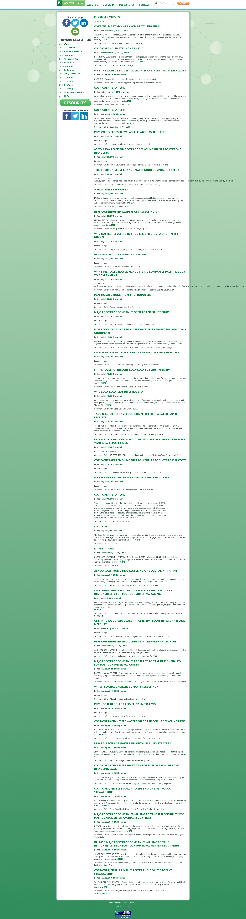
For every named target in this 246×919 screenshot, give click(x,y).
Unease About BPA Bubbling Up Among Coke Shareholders (136, 352)
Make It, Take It (105, 548)
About (111, 902)
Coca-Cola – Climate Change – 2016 (118, 48)
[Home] (71, 5)
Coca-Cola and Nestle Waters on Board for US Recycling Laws (139, 721)
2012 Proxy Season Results (71, 92)
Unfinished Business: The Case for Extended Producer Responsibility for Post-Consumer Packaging (133, 592)
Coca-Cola (101, 526)
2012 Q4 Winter (66, 85)
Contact (118, 902)
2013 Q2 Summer (67, 81)
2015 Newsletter (66, 62)
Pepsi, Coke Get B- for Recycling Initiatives (125, 704)
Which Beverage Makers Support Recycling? (126, 686)
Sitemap (132, 902)
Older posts (100, 21)
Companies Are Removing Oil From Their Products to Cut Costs (140, 460)
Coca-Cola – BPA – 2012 (109, 494)
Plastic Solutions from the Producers (122, 295)
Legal (125, 902)
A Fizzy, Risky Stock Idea (111, 189)
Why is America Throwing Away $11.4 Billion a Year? (131, 477)
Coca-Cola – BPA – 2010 (109, 87)
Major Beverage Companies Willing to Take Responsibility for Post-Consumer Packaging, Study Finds (139, 815)
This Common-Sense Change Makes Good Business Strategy (136, 170)
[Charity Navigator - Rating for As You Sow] (123, 918)
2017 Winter (64, 44)
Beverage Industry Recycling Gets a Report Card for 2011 (135, 641)
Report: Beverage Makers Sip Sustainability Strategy (132, 743)
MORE (107, 39)
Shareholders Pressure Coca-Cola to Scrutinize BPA (132, 369)
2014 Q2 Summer (67, 70)
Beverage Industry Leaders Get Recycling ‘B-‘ (126, 211)
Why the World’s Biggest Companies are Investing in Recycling (140, 70)
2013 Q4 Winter (66, 77)
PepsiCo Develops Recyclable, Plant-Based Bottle (130, 132)
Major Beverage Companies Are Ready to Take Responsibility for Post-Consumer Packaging (137, 662)
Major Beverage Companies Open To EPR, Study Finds (132, 312)
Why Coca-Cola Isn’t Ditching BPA (118, 391)
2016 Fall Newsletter (68, 59)
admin (125, 30)
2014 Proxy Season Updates (72, 73)
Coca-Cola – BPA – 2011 (109, 110)
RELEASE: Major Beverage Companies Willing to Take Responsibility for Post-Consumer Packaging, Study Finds (136, 843)
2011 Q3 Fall (64, 96)
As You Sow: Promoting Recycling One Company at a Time (136, 570)
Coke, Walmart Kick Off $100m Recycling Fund (127, 26)
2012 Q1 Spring (66, 88)
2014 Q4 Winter (66, 66)
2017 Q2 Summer (67, 47)
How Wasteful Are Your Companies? (120, 254)
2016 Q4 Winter (66, 55)
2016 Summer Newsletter (71, 51)
